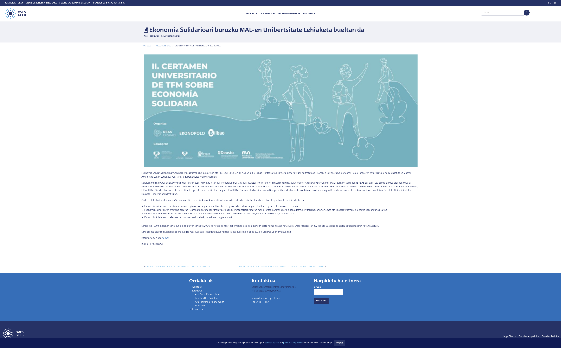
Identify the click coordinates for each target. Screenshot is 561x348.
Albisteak (197, 287)
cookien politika (272, 342)
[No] (557, 342)
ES (555, 3)
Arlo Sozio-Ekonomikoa (207, 294)
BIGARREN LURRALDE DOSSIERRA (108, 3)
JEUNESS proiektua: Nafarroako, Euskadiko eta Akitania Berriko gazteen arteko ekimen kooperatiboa (282, 267)
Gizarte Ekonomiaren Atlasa (41, 3)
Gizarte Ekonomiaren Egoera (74, 3)
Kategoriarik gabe (171, 36)
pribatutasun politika (292, 342)
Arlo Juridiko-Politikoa (206, 298)
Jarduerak (266, 14)
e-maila (318, 287)
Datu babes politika (529, 336)
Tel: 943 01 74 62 (260, 302)
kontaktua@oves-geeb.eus (265, 298)
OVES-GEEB (146, 46)
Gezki (21, 3)
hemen (165, 238)
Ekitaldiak (200, 306)
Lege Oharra (509, 336)
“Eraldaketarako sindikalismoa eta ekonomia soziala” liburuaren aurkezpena (178, 267)
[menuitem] (251, 13)
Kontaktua (309, 14)
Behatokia (10, 3)
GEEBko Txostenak (287, 14)
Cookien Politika (550, 336)
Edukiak (250, 14)
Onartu (339, 342)
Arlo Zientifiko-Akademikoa (209, 302)
